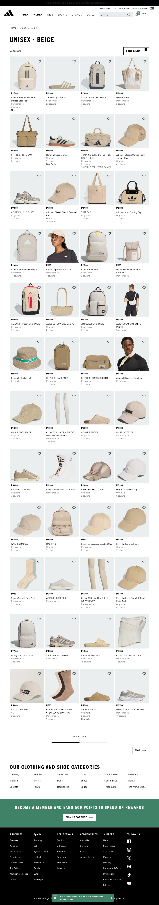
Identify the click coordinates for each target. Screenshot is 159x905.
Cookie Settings (41, 898)
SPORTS (62, 15)
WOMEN (37, 15)
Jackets (14, 787)
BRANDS (77, 15)
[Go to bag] (151, 15)
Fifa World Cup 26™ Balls (136, 787)
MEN (25, 15)
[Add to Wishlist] (39, 62)
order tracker (124, 9)
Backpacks (63, 787)
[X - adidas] (138, 858)
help (114, 9)
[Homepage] (9, 13)
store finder (105, 9)
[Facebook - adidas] (138, 842)
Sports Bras (110, 781)
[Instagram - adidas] (138, 850)
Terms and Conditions (75, 898)
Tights (131, 781)
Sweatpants (63, 774)
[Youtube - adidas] (138, 884)
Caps (83, 774)
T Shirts (14, 781)
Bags (60, 781)
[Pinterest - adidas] (138, 867)
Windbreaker (111, 774)
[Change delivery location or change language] (152, 8)
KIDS (50, 15)
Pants (37, 787)
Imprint (91, 898)
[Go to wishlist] (144, 15)
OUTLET (91, 15)
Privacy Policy (57, 898)
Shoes (84, 781)
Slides (84, 787)
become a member (140, 9)
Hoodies (38, 774)
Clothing (14, 774)
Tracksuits (110, 787)
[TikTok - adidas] (138, 875)
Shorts (37, 781)
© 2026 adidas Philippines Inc (110, 898)
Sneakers (133, 774)
